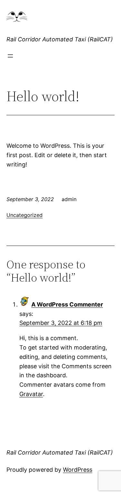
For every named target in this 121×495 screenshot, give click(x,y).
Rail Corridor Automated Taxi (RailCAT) (59, 39)
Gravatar (31, 394)
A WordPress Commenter (67, 304)
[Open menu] (10, 56)
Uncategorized (24, 215)
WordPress (77, 469)
